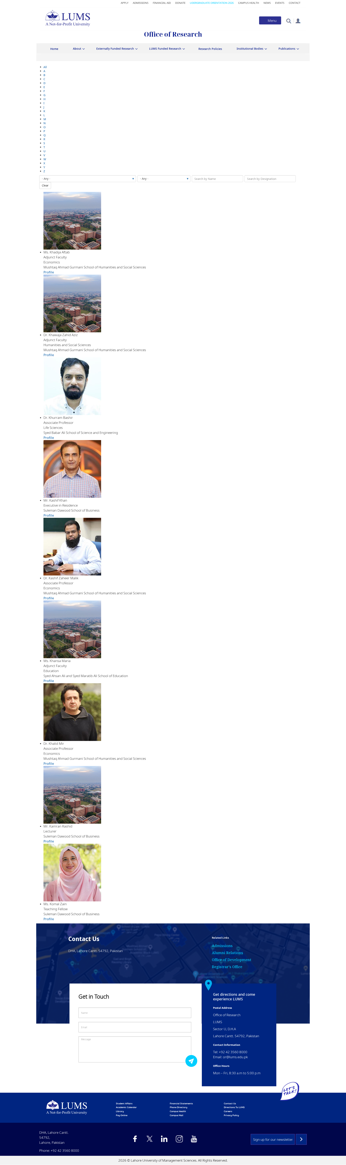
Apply (124, 3)
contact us (230, 1103)
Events (279, 3)
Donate (180, 3)
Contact (294, 3)
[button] (288, 20)
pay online (121, 1115)
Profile (48, 272)
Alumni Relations (227, 952)
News (267, 3)
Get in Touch (93, 996)
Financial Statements (181, 1103)
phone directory (178, 1107)
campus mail (176, 1115)
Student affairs (124, 1103)
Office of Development (231, 959)
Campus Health (248, 3)
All (45, 67)
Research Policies (210, 49)
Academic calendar (126, 1107)
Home (54, 49)
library (120, 1111)
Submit (192, 1061)
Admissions (140, 3)
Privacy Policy (231, 1115)
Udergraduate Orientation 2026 (212, 3)
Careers (228, 1111)
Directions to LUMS (234, 1107)
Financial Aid (162, 3)
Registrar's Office (227, 966)
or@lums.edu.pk (235, 1057)
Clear (45, 185)
